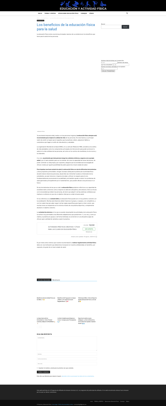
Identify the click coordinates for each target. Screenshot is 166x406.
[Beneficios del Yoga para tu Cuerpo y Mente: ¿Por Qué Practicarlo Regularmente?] (66, 290)
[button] (127, 13)
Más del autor (56, 280)
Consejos (84, 13)
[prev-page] (38, 327)
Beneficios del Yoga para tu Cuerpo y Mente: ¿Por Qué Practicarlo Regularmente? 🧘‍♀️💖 (66, 299)
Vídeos (91, 13)
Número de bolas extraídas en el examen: (113, 67)
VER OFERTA (89, 229)
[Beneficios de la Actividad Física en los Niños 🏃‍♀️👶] (46, 290)
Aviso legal (54, 404)
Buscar (103, 24)
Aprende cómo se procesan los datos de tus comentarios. (78, 376)
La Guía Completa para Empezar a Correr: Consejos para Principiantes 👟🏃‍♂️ (66, 320)
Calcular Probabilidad (108, 71)
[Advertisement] (64, 264)
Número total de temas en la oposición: (112, 60)
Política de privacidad (63, 404)
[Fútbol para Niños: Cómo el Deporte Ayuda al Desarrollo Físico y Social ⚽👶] (87, 290)
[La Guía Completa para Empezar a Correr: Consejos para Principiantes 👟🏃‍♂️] (66, 310)
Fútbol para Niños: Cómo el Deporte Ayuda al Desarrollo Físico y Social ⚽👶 (87, 299)
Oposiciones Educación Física (68, 13)
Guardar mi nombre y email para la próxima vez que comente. (56, 368)
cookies (71, 404)
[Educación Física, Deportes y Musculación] (83, 6)
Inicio (40, 13)
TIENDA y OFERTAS (50, 13)
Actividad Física (44, 18)
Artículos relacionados (44, 280)
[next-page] (41, 327)
